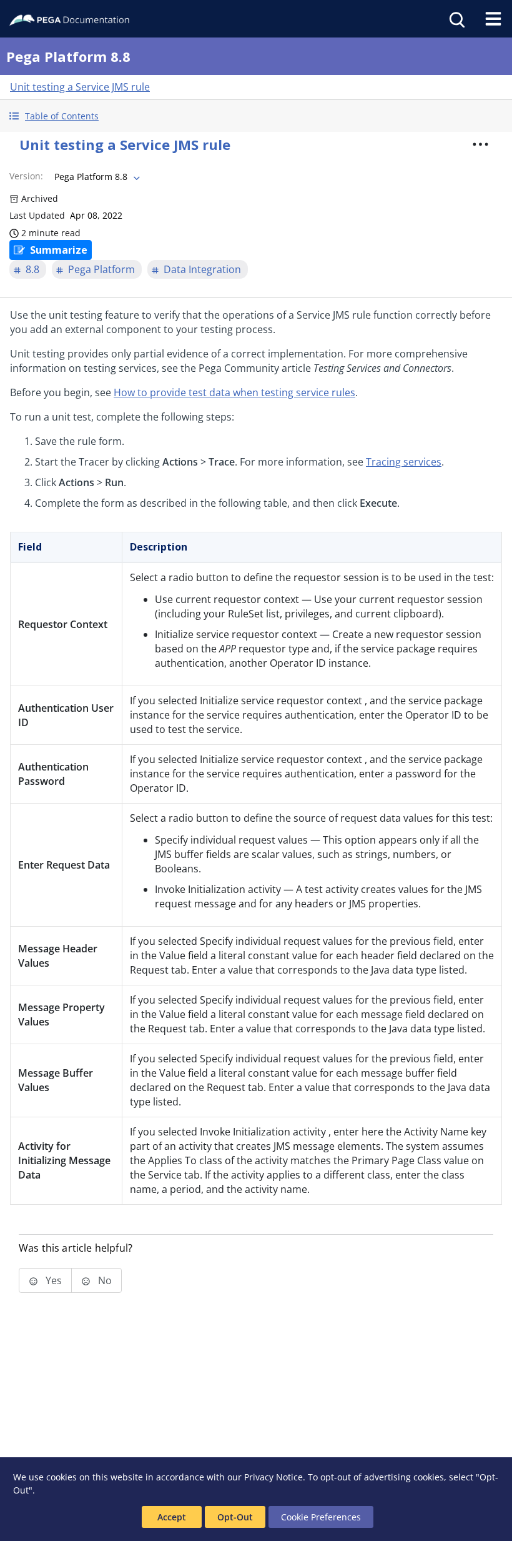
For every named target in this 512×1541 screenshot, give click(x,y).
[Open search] (455, 18)
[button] (256, 116)
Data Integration (202, 269)
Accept (171, 1517)
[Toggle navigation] (493, 18)
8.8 (32, 269)
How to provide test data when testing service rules (234, 392)
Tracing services (403, 462)
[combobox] (96, 177)
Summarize (58, 250)
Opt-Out (235, 1517)
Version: (26, 176)
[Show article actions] (480, 144)
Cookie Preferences (321, 1517)
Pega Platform (101, 269)
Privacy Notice (273, 1477)
